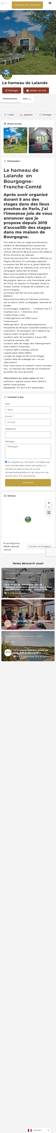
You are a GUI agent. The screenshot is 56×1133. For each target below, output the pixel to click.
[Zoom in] (49, 503)
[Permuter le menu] (50, 2)
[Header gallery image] (28, 42)
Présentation (10, 98)
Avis (26, 98)
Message (9, 441)
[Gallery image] (15, 140)
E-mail (9, 416)
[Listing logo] (7, 75)
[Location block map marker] (28, 519)
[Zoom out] (49, 507)
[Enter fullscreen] (49, 513)
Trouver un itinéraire (39, 546)
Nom (7, 404)
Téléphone (10, 429)
